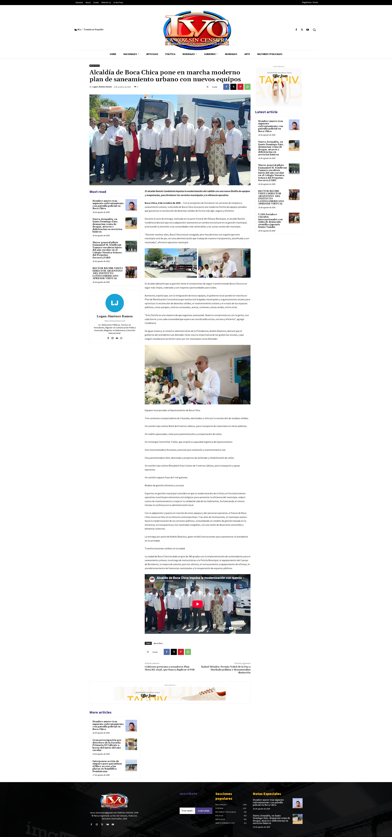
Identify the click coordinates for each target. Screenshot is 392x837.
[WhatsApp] (247, 87)
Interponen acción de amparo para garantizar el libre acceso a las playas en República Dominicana (107, 766)
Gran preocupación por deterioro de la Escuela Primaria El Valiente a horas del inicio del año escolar (106, 745)
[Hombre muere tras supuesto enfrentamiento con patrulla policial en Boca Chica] (131, 205)
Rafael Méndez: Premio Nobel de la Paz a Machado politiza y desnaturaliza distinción (226, 669)
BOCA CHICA (94, 66)
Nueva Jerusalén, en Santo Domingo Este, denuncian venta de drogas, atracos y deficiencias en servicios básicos (107, 225)
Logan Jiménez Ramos (102, 86)
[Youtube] (308, 30)
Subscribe (204, 810)
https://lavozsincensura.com (114, 321)
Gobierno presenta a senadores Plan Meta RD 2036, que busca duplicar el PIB (169, 668)
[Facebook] (296, 30)
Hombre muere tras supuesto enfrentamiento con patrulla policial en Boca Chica (108, 205)
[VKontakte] (107, 824)
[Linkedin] (117, 337)
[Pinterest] (240, 87)
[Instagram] (112, 337)
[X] (302, 30)
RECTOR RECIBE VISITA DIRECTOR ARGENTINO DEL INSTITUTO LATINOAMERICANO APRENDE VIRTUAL (107, 273)
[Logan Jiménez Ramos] (115, 303)
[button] (314, 29)
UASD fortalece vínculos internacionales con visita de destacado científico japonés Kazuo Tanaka (270, 221)
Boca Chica (158, 643)
